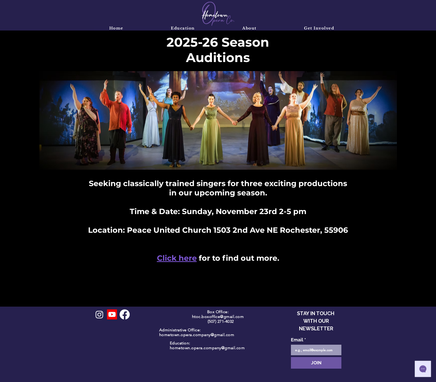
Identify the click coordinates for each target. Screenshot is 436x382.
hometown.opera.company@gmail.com (196, 334)
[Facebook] (125, 314)
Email (298, 339)
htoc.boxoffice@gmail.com (218, 316)
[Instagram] (99, 314)
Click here (177, 258)
